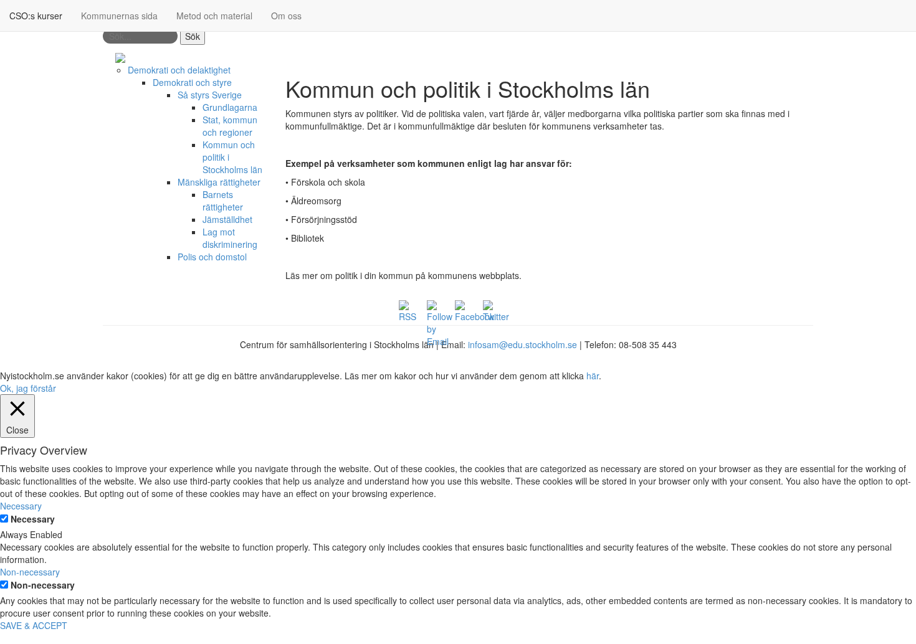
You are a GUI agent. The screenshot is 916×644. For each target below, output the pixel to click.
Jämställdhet (227, 219)
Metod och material (214, 15)
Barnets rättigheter (223, 200)
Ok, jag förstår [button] (28, 388)
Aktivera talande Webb (768, 57)
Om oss (286, 15)
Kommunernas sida (119, 15)
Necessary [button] (21, 506)
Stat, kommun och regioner (230, 125)
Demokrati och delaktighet (179, 70)
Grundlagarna (230, 107)
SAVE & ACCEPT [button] (33, 625)
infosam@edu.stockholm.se (522, 344)
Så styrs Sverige (210, 94)
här (592, 375)
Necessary (33, 519)
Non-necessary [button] (30, 572)
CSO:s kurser (35, 15)
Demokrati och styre (192, 82)
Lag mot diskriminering (230, 237)
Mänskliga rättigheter (219, 182)
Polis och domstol (212, 256)
